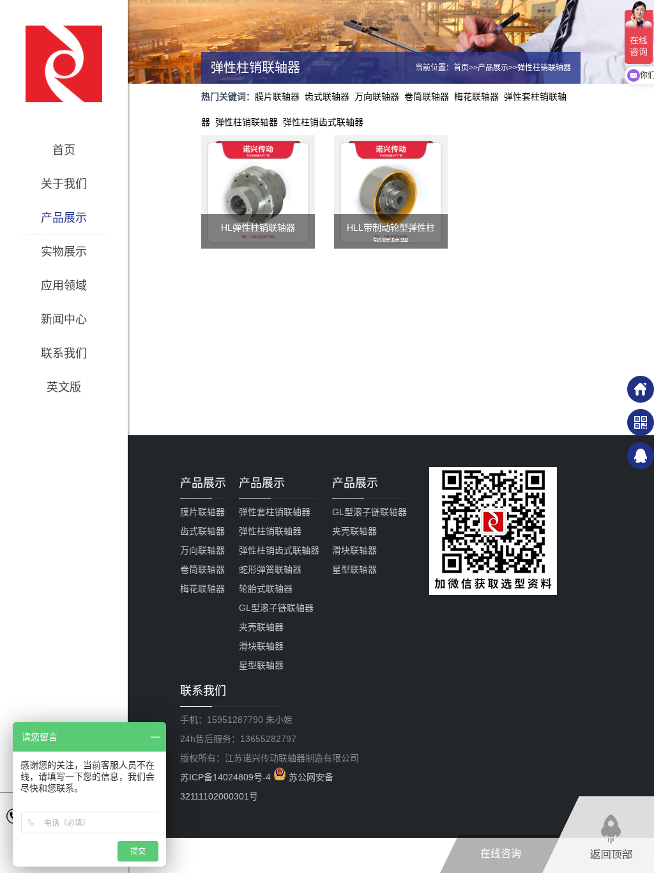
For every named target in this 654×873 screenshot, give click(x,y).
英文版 (64, 387)
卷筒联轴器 (426, 96)
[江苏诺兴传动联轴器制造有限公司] (64, 64)
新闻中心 (64, 319)
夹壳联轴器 (261, 627)
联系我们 (64, 353)
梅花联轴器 (476, 96)
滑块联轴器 (261, 646)
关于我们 (64, 184)
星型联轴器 (261, 665)
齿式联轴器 (327, 96)
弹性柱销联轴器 (544, 67)
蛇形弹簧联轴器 (270, 569)
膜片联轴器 (277, 96)
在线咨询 (500, 853)
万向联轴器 (376, 96)
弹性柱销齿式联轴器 (323, 122)
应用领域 (64, 285)
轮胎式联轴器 (266, 588)
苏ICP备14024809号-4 (226, 777)
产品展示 (64, 218)
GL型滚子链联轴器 (276, 608)
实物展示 (64, 251)
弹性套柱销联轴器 (274, 512)
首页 (63, 150)
